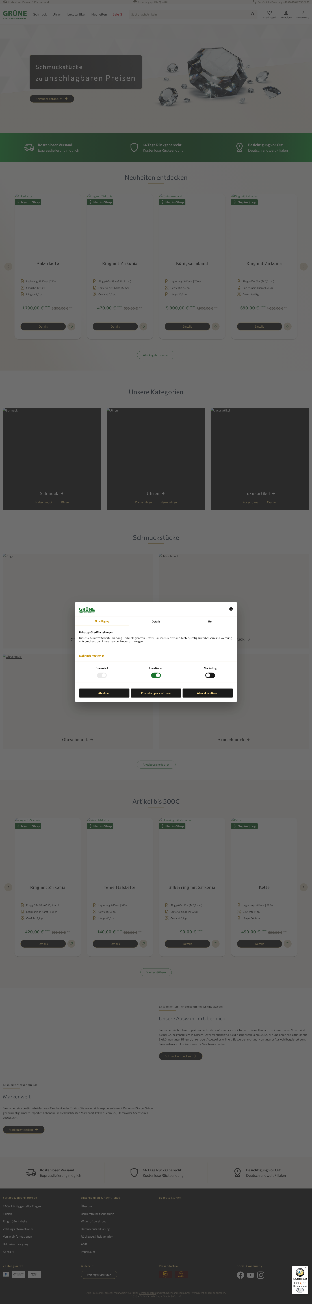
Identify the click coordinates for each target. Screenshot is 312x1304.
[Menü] (306, 1268)
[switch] (300, 1290)
